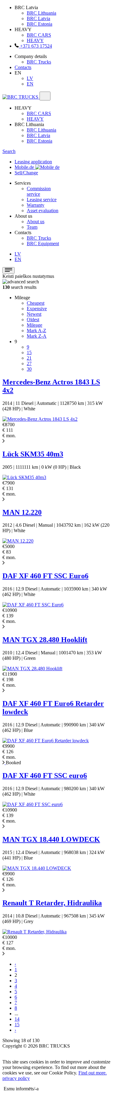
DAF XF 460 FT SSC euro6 (44, 776)
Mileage (34, 325)
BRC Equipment (43, 243)
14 (17, 1019)
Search (9, 151)
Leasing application (33, 161)
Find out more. (92, 1072)
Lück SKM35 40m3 (32, 454)
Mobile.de (25, 167)
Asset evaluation (42, 210)
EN (30, 83)
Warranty (35, 205)
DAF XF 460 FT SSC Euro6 (45, 576)
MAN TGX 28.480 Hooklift (44, 640)
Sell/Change (26, 172)
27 (29, 363)
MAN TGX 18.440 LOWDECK (51, 839)
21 (29, 358)
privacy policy (16, 1078)
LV (30, 78)
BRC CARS (39, 35)
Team (32, 227)
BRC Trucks (39, 61)
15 (29, 352)
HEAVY (35, 40)
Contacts (23, 67)
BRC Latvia (38, 18)
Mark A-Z (36, 330)
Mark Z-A (37, 336)
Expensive (37, 308)
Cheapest (35, 303)
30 (29, 369)
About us (35, 221)
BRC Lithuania (41, 13)
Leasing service (42, 199)
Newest (34, 314)
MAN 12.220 (22, 512)
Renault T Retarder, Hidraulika (52, 903)
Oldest (33, 319)
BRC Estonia (39, 24)
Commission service (39, 191)
